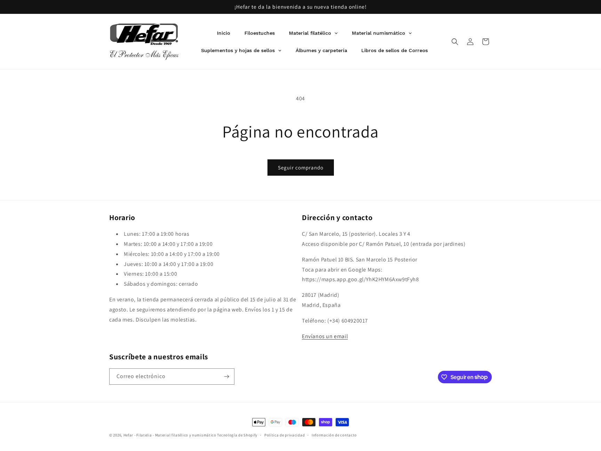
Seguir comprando (300, 167)
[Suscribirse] (226, 376)
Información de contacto (334, 434)
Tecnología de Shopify (237, 435)
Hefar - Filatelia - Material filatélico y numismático (169, 435)
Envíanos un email (325, 336)
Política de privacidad (284, 434)
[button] (455, 41)
